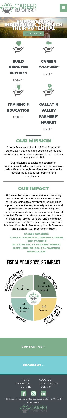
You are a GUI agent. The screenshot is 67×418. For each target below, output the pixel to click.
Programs (22, 383)
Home (25, 379)
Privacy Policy (48, 383)
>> (33, 346)
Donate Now (33, 33)
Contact (46, 386)
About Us (45, 379)
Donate (26, 386)
